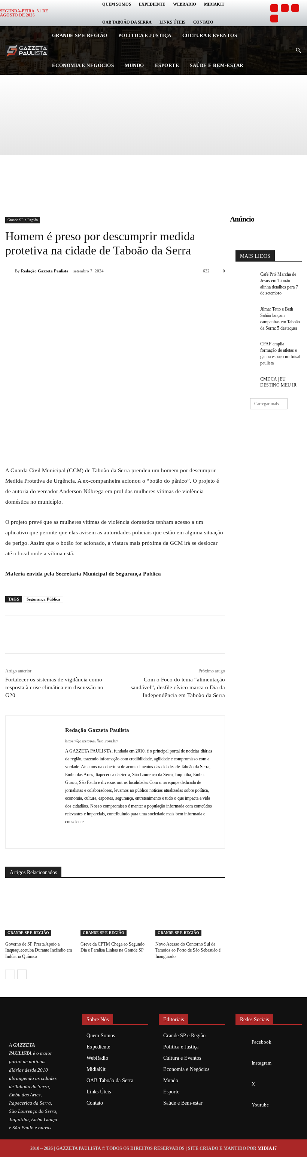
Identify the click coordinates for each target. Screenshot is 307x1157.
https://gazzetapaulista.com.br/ (91, 741)
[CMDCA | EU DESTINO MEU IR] (245, 383)
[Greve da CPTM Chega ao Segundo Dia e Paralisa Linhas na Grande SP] (115, 912)
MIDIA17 (267, 1148)
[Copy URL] (158, 290)
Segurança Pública (43, 599)
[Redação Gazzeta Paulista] (10, 271)
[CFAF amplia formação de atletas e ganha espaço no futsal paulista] (245, 348)
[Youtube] (274, 18)
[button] (298, 50)
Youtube (260, 1105)
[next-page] (22, 974)
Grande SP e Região (22, 220)
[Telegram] (141, 290)
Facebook (261, 1042)
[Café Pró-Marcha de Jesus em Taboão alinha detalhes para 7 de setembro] (245, 278)
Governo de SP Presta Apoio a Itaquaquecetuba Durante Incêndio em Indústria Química (38, 950)
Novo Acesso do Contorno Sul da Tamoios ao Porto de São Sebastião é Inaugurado (188, 950)
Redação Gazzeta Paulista (45, 271)
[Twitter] (295, 8)
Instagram (261, 1063)
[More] (176, 290)
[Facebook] (274, 8)
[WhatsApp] (107, 290)
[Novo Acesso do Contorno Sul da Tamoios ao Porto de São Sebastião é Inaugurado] (190, 912)
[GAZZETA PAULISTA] (27, 50)
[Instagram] (285, 8)
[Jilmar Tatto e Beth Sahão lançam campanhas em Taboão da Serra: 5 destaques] (245, 313)
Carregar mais (266, 403)
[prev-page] (10, 974)
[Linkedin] (124, 290)
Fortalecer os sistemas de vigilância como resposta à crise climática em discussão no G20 (54, 687)
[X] (89, 290)
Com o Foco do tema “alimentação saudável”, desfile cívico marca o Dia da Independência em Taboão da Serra (178, 687)
